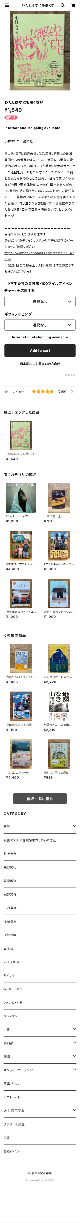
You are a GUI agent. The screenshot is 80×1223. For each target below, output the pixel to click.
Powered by (35, 1180)
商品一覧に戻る (40, 799)
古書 (7, 1029)
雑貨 (7, 1056)
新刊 (7, 827)
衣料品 (8, 1043)
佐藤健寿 (10, 921)
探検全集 (10, 935)
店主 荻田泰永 (14, 1111)
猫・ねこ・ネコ (13, 989)
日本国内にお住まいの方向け (40, 364)
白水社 (8, 948)
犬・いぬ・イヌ (13, 1002)
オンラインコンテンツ (18, 1070)
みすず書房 (12, 962)
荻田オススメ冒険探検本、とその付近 (30, 840)
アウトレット (12, 1097)
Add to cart (40, 350)
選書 (7, 1138)
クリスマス (11, 1016)
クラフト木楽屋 (14, 1124)
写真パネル (11, 1084)
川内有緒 (10, 908)
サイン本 (10, 975)
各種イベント (13, 1151)
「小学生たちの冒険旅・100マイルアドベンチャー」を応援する (38, 287)
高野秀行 (10, 867)
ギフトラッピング (18, 314)
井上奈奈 (10, 854)
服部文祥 (10, 894)
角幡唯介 (10, 881)
